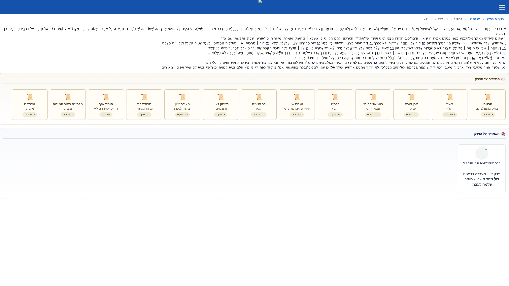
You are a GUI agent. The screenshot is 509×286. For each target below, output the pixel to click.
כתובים (458, 19)
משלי (440, 19)
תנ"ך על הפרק (495, 19)
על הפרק (474, 19)
